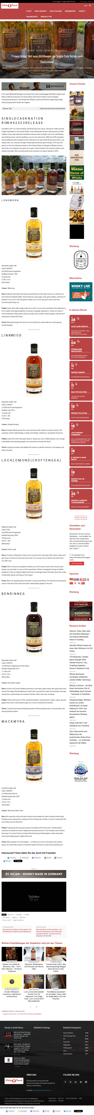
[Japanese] (75, 583)
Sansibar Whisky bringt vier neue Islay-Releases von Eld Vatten (80, 648)
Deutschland (34, 961)
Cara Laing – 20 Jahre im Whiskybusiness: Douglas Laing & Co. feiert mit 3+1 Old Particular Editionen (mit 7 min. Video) (22, 1048)
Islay (56, 989)
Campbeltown (55, 961)
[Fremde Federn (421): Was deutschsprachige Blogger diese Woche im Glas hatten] (56, 954)
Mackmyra (23, 917)
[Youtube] (86, 1082)
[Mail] (81, 1082)
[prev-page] (31, 1007)
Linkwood (26, 914)
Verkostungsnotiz (12, 989)
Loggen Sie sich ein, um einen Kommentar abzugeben (22, 1014)
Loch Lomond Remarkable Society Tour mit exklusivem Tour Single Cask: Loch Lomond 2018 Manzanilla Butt (34, 996)
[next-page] (36, 1007)
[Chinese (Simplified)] (71, 583)
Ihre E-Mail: (74, 548)
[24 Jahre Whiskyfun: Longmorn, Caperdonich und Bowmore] (12, 981)
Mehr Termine (81, 518)
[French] (79, 579)
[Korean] (79, 583)
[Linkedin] (76, 1082)
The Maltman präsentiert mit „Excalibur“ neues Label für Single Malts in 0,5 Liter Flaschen (56, 995)
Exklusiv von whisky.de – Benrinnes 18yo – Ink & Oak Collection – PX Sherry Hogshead (12, 967)
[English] (75, 579)
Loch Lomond (6, 917)
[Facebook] (65, 1082)
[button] (88, 5)
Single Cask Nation (18, 920)
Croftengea (19, 914)
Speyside (39, 50)
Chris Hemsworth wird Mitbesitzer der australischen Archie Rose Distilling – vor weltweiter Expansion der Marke (79, 737)
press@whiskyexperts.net (42, 1090)
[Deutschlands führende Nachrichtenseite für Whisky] (11, 6)
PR (57, 50)
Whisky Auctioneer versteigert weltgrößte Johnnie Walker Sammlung (80, 677)
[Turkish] (83, 583)
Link (71, 560)
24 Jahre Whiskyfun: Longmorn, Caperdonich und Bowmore (12, 994)
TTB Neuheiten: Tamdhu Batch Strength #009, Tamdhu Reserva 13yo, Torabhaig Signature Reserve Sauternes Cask (79, 662)
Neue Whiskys (49, 50)
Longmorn (15, 917)
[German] (71, 579)
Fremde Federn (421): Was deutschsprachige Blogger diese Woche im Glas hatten (56, 967)
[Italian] (87, 579)
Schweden (63, 50)
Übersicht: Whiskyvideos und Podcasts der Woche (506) (33, 966)
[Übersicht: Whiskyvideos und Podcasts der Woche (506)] (34, 954)
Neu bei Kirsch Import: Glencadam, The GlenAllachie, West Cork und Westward (17, 930)
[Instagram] (70, 1082)
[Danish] (83, 579)
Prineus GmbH (6, 920)
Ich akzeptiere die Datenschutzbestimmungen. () (79, 557)
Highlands (30, 50)
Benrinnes (11, 914)
